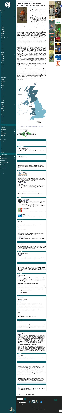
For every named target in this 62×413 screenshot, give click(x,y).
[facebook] (44, 400)
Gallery (19, 387)
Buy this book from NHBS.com (22, 182)
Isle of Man (29, 126)
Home (18, 1)
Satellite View (20, 255)
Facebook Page (20, 254)
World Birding (22, 1)
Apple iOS (24, 200)
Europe (26, 1)
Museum (19, 266)
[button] (61, 6)
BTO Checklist (20, 164)
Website (19, 232)
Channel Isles (22, 126)
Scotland (39, 126)
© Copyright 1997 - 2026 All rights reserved (38, 409)
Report (19, 345)
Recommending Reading (21, 237)
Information (19, 222)
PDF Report (19, 334)
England (26, 126)
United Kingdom (31, 1)
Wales (42, 126)
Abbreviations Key (21, 297)
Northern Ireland (34, 126)
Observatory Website (21, 300)
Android (27, 200)
